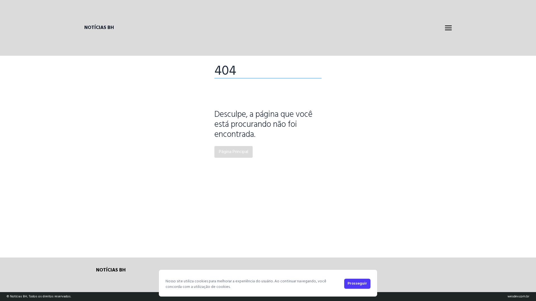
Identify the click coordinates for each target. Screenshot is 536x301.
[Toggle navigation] (448, 28)
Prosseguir (357, 283)
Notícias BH (99, 28)
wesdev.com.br (518, 296)
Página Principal (233, 152)
